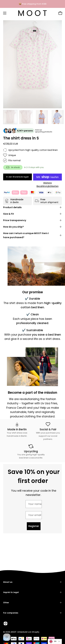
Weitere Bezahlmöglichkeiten (48, 184)
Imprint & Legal (11, 592)
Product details (12, 207)
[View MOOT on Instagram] (5, 623)
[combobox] (55, 641)
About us (7, 582)
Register (33, 526)
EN (55, 641)
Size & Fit (8, 213)
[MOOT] (32, 13)
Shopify (35, 632)
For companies (10, 612)
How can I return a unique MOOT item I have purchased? (26, 235)
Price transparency (14, 220)
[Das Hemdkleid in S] (10, 117)
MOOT (13, 632)
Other (6, 602)
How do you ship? (13, 226)
